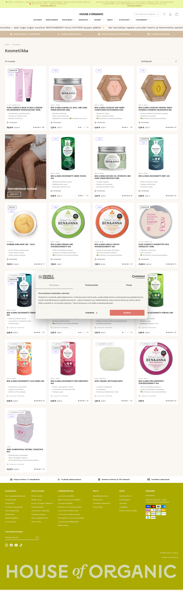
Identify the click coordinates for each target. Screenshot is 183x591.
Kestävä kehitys (37, 507)
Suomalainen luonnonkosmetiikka (71, 518)
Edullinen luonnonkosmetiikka (69, 507)
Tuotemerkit (142, 20)
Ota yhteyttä (97, 507)
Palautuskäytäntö (11, 518)
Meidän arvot (36, 500)
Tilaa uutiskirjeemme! (39, 518)
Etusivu (7, 44)
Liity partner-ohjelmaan (40, 511)
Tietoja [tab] (129, 285)
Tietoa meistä (36, 496)
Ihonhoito (84, 20)
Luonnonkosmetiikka (66, 496)
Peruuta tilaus (10, 522)
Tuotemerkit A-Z (125, 496)
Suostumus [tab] (54, 285)
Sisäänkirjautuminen (100, 496)
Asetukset (89, 313)
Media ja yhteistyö (38, 514)
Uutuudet (37, 20)
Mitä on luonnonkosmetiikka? (69, 500)
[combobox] (147, 14)
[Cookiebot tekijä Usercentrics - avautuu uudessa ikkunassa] (134, 277)
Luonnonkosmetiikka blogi (68, 511)
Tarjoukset (67, 20)
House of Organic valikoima (42, 503)
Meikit (110, 20)
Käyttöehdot (10, 514)
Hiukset (98, 20)
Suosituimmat (52, 20)
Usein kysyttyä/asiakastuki (15, 496)
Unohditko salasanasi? (101, 503)
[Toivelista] (164, 14)
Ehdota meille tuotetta (128, 511)
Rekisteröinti (98, 500)
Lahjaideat (123, 507)
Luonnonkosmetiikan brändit (69, 514)
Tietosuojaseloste (12, 511)
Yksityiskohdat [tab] (91, 285)
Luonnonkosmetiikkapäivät (68, 522)
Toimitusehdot (10, 500)
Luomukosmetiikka (65, 503)
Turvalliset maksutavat (14, 507)
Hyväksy (127, 313)
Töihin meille (36, 522)
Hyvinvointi (124, 20)
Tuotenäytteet (124, 500)
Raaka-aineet (63, 525)
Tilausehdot (9, 503)
